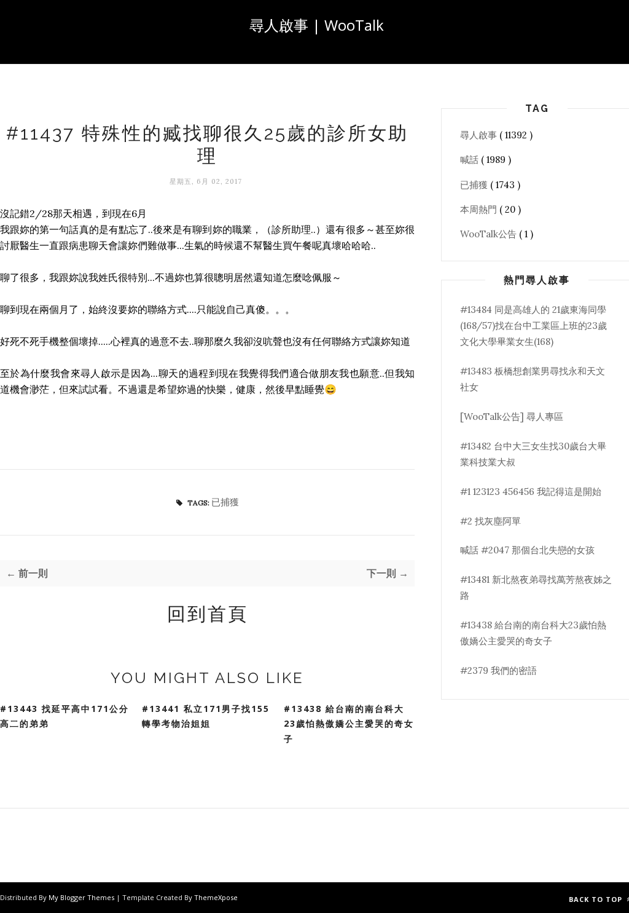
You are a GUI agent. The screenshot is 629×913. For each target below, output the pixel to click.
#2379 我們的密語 (498, 670)
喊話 (470, 159)
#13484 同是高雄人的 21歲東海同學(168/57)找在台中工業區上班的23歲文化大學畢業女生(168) (533, 326)
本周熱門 (479, 209)
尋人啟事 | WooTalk (316, 25)
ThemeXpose (216, 897)
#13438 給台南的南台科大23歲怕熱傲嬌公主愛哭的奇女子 (349, 724)
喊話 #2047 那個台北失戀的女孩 (527, 550)
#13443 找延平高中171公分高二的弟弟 (64, 716)
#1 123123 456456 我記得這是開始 (530, 491)
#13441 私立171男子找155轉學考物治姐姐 (206, 716)
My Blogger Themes (82, 897)
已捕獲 (225, 502)
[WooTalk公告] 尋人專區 (511, 416)
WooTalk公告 (489, 234)
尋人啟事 (479, 135)
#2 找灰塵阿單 (490, 521)
